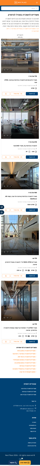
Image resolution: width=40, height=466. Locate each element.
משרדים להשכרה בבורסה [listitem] (27, 366)
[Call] (2, 207)
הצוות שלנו (33, 428)
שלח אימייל (16, 93)
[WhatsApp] (2, 212)
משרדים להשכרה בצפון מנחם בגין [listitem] (25, 363)
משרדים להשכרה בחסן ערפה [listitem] (26, 351)
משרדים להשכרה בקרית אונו (28, 394)
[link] (20, 56)
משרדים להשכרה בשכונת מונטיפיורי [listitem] (24, 360)
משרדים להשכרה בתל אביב (28, 388)
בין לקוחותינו (32, 425)
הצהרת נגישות (32, 443)
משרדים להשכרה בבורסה (29, 391)
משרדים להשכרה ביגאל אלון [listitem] (26, 357)
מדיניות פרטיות (32, 446)
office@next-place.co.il (26, 409)
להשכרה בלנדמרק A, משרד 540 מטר (25, 146)
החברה (34, 422)
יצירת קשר (33, 431)
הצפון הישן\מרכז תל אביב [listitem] (27, 372)
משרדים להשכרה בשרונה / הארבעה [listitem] (24, 354)
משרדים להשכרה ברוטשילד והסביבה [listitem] (24, 369)
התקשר (31, 93)
